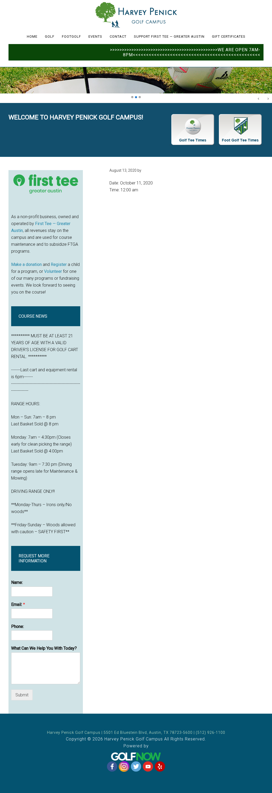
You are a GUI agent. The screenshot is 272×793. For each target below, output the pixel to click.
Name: (17, 582)
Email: (18, 604)
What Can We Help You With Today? (44, 648)
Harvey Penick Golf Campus (136, 14)
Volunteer (53, 271)
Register (59, 264)
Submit (21, 694)
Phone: (17, 626)
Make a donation (26, 264)
